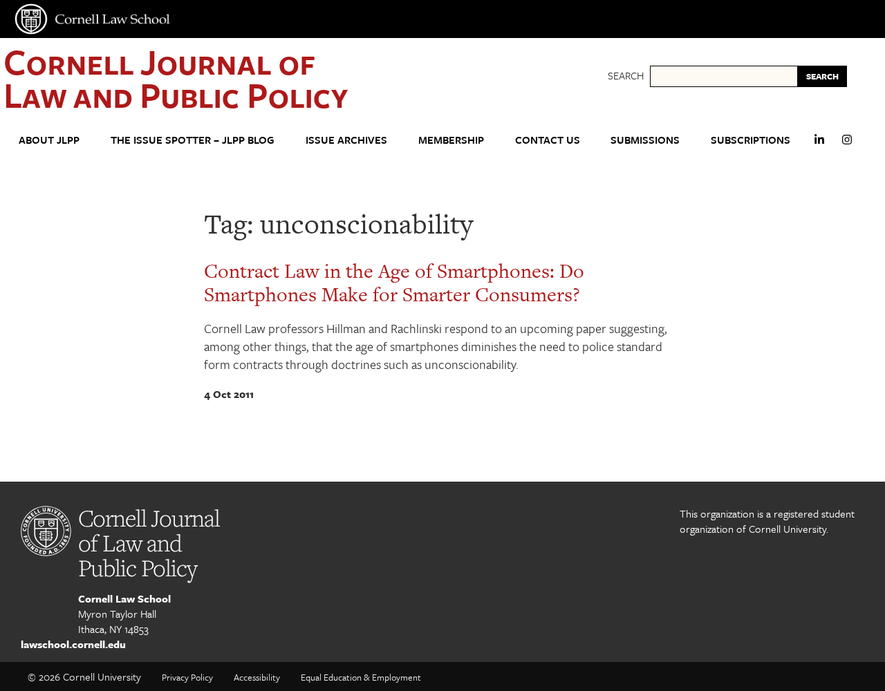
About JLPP (49, 139)
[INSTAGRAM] (847, 145)
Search (626, 75)
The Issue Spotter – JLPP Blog (192, 139)
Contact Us (547, 139)
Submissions (645, 139)
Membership (451, 139)
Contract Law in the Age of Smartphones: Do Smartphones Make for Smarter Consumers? (394, 282)
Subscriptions (750, 139)
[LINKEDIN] (819, 145)
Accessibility (257, 677)
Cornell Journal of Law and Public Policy (175, 78)
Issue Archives (346, 139)
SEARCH (822, 76)
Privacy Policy (187, 677)
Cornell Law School (124, 598)
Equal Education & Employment (361, 677)
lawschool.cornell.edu (73, 644)
